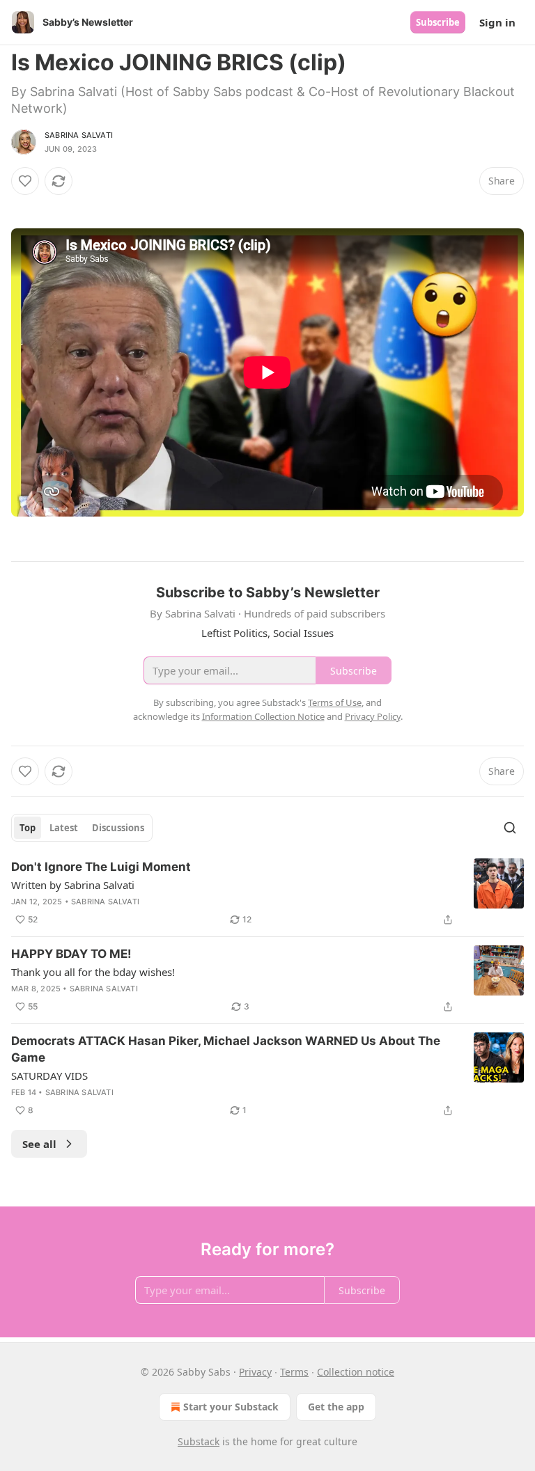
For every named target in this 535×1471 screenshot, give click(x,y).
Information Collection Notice (263, 716)
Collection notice (355, 1371)
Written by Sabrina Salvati (72, 885)
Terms (294, 1371)
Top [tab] (28, 827)
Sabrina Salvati (79, 135)
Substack (198, 1441)
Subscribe (438, 22)
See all (39, 1144)
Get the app (336, 1406)
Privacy (255, 1371)
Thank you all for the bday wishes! (93, 972)
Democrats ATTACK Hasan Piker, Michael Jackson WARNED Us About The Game (225, 1049)
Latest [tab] (63, 827)
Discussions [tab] (118, 827)
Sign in (497, 22)
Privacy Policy (373, 716)
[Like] (25, 181)
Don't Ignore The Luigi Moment (101, 867)
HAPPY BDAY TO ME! (71, 954)
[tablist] (82, 828)
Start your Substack (231, 1406)
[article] (267, 893)
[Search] (510, 828)
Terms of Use (335, 702)
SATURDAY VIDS (49, 1076)
